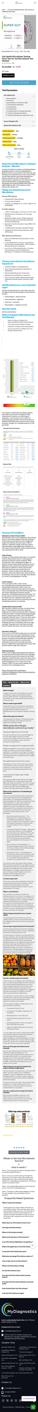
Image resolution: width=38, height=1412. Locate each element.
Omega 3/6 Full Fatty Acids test (27, 1364)
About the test (13, 682)
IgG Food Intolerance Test (9, 1355)
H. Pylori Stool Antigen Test (9, 1373)
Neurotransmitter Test (26, 1373)
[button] (33, 1245)
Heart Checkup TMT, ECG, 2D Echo (27, 1356)
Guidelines (6, 685)
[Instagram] (11, 1400)
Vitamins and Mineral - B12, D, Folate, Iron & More (27, 1369)
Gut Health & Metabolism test (9, 1359)
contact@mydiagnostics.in (12, 1331)
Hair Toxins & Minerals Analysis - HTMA (8, 1367)
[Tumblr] (16, 1400)
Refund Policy (20, 1407)
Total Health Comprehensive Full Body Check (28, 1348)
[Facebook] (3, 1400)
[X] (7, 1400)
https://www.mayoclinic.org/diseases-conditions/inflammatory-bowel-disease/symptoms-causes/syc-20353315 (18, 672)
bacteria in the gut (29, 613)
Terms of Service (8, 1407)
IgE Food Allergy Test (25, 1360)
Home (3, 9)
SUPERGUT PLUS (8, 75)
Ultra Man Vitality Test (8, 1347)
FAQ (4, 682)
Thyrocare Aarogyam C (26, 1352)
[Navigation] (2, 2)
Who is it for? (25, 682)
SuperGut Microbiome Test (9, 1363)
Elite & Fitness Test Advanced (7, 1377)
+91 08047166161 (9, 1392)
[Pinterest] (20, 1400)
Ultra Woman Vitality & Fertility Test (8, 1351)
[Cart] (35, 2)
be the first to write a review (19, 1152)
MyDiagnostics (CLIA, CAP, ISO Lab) (16, 51)
